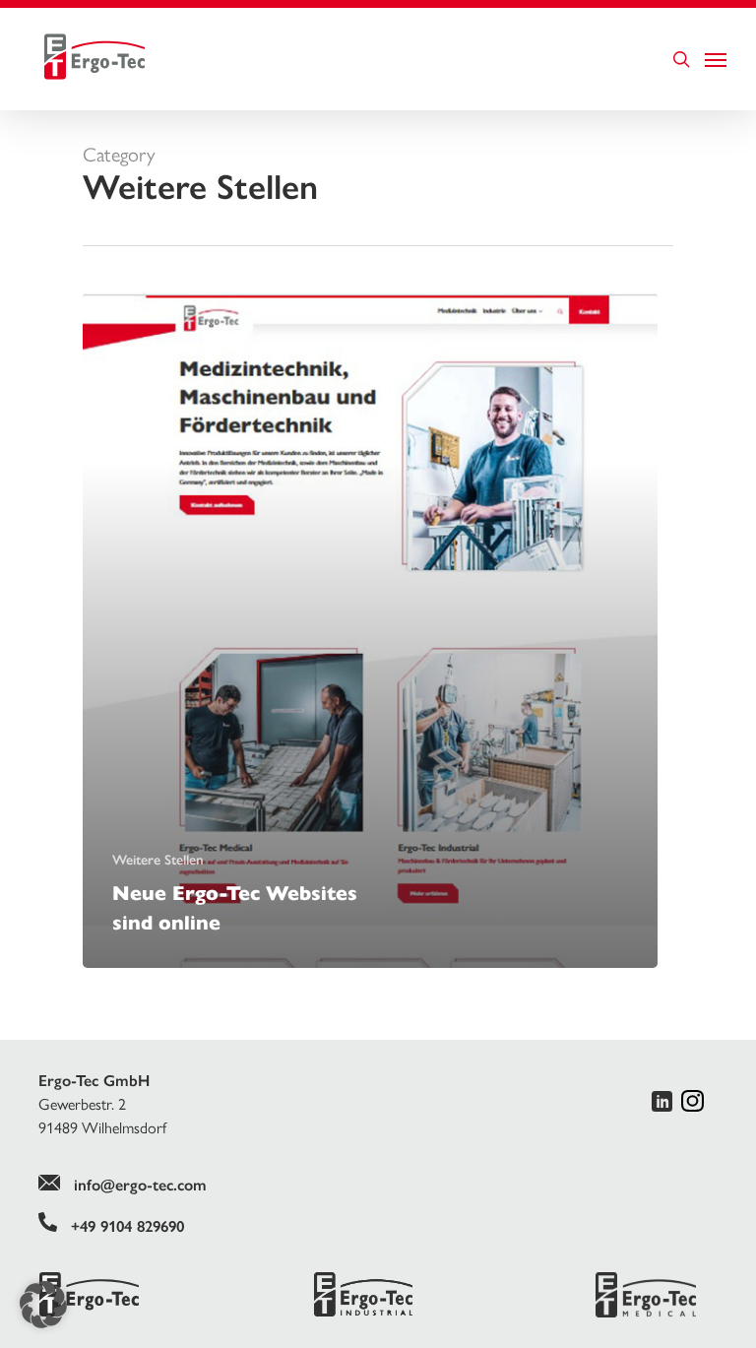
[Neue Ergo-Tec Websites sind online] (370, 630)
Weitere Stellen (158, 860)
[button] (43, 1304)
